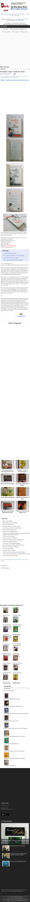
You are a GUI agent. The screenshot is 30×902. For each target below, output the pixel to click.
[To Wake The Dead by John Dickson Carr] (22, 505)
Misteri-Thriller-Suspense (14, 76)
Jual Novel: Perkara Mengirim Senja (11, 743)
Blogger (8, 900)
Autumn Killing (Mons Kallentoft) (10, 555)
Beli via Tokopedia (6, 31)
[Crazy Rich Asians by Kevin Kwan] (22, 491)
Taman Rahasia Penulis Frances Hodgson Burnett (14, 751)
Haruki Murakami (7, 76)
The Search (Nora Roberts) (9, 536)
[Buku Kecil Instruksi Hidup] (7, 477)
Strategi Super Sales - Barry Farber (11, 721)
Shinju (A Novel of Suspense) (9, 529)
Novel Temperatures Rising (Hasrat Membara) (13, 545)
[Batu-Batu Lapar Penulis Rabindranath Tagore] (7, 505)
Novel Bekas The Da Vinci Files (11, 257)
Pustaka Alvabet (25, 76)
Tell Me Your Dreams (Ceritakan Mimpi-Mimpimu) (14, 552)
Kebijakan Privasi (24, 31)
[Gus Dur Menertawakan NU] (7, 491)
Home (2, 76)
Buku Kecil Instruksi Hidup (7, 483)
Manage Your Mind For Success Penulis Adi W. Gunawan (15, 728)
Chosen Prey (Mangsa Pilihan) (10, 541)
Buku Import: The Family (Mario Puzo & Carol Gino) (14, 736)
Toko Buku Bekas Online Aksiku (16, 891)
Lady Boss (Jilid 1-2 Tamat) (9, 550)
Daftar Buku (5, 29)
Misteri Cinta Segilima (8, 521)
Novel (21, 76)
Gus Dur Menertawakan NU (7, 497)
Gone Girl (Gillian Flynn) (8, 524)
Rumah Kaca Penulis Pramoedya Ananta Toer (7, 470)
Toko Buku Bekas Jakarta (9, 899)
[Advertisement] (15, 49)
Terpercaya (16, 899)
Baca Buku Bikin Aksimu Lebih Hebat (20, 900)
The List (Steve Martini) (8, 548)
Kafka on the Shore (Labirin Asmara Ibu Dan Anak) (14, 80)
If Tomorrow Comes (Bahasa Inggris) (11, 543)
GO (15, 73)
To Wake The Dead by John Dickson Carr (22, 511)
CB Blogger (20, 897)
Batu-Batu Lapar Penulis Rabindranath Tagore (8, 511)
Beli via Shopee (15, 31)
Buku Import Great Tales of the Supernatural (14, 255)
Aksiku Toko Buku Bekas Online (15, 896)
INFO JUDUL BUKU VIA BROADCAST (18, 29)
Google (12, 900)
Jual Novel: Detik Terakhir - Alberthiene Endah (13, 706)
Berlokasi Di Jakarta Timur (23, 899)
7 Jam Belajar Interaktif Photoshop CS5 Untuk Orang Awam (16, 713)
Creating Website (14, 897)
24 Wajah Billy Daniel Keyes (10, 253)
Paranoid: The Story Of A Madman (10, 546)
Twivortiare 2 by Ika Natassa (10, 765)
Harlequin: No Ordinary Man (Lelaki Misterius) (13, 539)
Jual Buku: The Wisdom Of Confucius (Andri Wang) (14, 758)
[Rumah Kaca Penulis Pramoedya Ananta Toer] (7, 464)
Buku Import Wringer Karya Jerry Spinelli (13, 260)
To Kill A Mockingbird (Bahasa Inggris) (12, 698)
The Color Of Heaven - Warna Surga (11, 526)
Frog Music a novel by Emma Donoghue (22, 470)
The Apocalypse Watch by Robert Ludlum (12, 528)
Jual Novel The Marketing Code (10, 531)
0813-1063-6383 (19, 20)
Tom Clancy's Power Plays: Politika (22, 484)
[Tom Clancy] (22, 477)
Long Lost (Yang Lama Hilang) (10, 538)
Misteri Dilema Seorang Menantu (10, 522)
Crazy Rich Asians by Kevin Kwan (22, 498)
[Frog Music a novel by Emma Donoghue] (22, 464)
